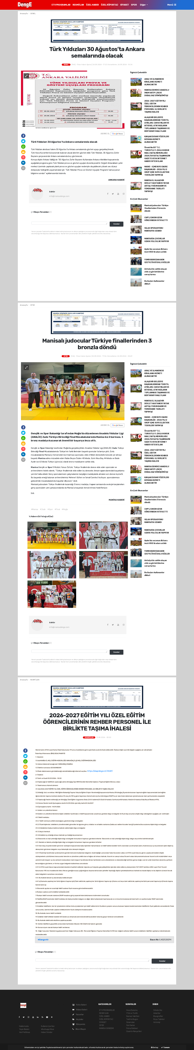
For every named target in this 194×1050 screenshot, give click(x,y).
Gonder (116, 224)
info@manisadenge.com (59, 196)
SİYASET (124, 5)
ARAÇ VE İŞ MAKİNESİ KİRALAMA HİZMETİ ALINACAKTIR (154, 82)
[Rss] (43, 1017)
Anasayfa (24, 13)
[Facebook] (20, 1017)
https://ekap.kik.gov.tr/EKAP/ (100, 771)
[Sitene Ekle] (53, 1017)
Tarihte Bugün (132, 1019)
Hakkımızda (24, 1026)
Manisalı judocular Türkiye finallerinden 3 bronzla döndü (156, 208)
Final (41, 451)
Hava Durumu (132, 1010)
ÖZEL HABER (92, 5)
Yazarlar (79, 1014)
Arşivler (79, 1019)
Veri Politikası (24, 1032)
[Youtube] (34, 1017)
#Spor (50, 509)
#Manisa (34, 509)
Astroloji (156, 1022)
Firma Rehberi (132, 1028)
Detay (155, 1047)
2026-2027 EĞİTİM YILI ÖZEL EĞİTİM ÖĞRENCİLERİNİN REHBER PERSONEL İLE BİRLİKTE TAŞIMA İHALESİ (156, 106)
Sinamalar (130, 1022)
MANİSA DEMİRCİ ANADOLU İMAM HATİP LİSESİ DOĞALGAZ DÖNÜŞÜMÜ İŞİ (156, 93)
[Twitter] (25, 1017)
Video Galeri (81, 1010)
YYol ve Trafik (132, 1013)
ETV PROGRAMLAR (61, 5)
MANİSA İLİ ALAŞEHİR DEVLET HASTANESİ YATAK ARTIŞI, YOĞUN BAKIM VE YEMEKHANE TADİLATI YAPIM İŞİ (156, 186)
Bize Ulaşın (80, 1029)
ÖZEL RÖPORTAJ (109, 5)
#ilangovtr (43, 939)
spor (102, 471)
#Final (57, 509)
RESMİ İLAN (78, 5)
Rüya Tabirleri (158, 1019)
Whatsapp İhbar (47, 1029)
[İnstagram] (29, 1017)
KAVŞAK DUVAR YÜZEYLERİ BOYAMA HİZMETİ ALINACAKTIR (156, 139)
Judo (115, 448)
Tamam (166, 1047)
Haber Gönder (46, 1032)
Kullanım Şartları (48, 1026)
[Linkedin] (39, 1017)
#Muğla (65, 509)
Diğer (143, 5)
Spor (42, 448)
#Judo (43, 509)
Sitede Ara (157, 1010)
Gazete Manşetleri (134, 1031)
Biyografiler (158, 1016)
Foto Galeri (81, 1005)
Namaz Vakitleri (132, 1016)
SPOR (134, 5)
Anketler (156, 1013)
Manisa (42, 458)
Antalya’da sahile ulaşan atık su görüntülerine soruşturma (155, 272)
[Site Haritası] (48, 1017)
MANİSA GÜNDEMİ (106, 1028)
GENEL (33, 13)
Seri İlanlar (130, 1025)
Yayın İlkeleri (24, 1029)
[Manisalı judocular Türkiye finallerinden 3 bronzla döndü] (72, 391)
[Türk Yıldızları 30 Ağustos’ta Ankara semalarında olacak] (72, 99)
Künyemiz (80, 1024)
